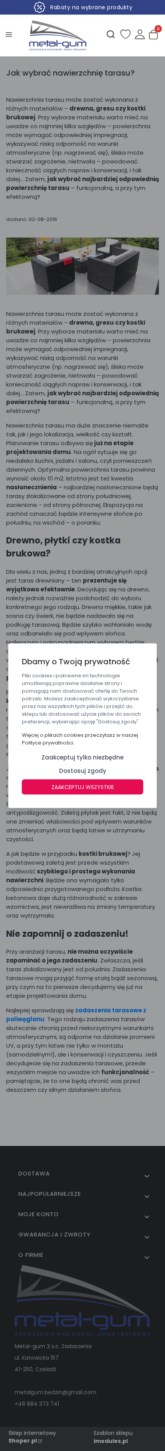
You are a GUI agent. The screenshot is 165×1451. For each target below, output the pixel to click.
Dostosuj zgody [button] (82, 770)
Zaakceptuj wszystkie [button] (82, 787)
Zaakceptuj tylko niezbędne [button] (82, 757)
